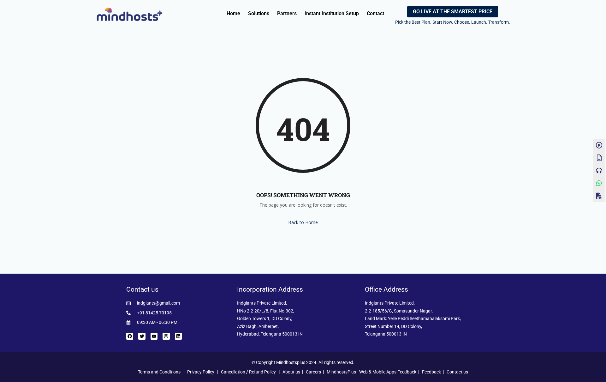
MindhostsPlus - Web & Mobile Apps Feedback (371, 371)
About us (291, 371)
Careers (313, 371)
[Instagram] (166, 336)
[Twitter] (141, 336)
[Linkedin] (178, 336)
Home (233, 13)
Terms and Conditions (159, 371)
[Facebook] (129, 336)
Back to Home (303, 222)
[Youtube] (154, 336)
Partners (287, 13)
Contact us (457, 371)
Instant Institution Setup (332, 13)
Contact (375, 13)
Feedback (431, 371)
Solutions (258, 13)
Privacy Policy (200, 371)
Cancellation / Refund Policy (248, 371)
